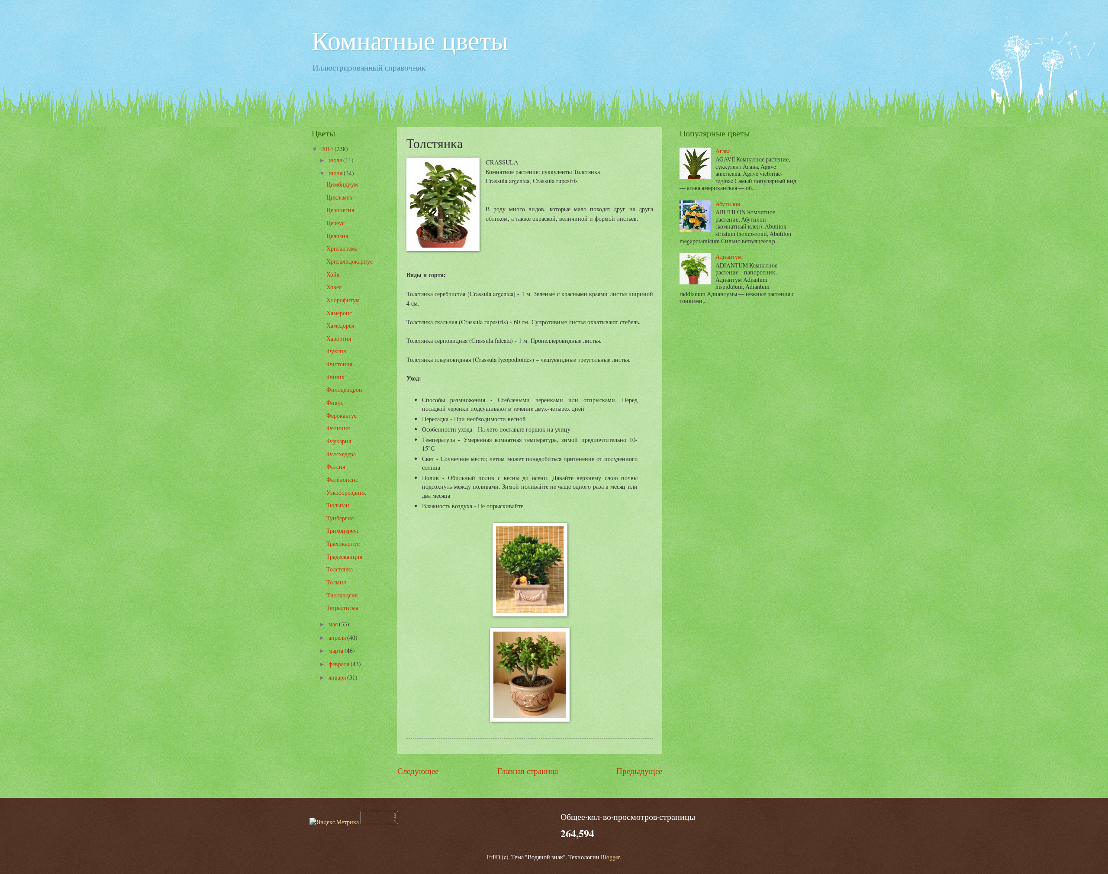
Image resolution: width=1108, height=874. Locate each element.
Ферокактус (341, 415)
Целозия (337, 236)
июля (336, 160)
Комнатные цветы (410, 40)
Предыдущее (639, 770)
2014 (328, 149)
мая (334, 624)
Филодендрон (344, 389)
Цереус (335, 223)
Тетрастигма (342, 607)
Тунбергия (340, 518)
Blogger (610, 857)
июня (336, 173)
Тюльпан (337, 505)
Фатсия (335, 466)
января (338, 677)
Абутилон (728, 204)
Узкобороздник (346, 492)
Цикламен (339, 197)
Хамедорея (340, 325)
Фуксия (336, 351)
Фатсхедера (341, 454)
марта (337, 650)
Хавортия (338, 338)
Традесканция (344, 556)
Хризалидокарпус (349, 261)
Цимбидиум (342, 184)
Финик (335, 377)
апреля (338, 637)
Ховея (333, 287)
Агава (723, 151)
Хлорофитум (343, 300)
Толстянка (339, 569)
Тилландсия (342, 595)
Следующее (417, 770)
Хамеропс (339, 313)
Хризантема (342, 248)
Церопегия (340, 210)
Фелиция (338, 428)
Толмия (336, 582)
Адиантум (728, 256)
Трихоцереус (342, 530)
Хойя (332, 274)
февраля (340, 664)
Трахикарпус (343, 543)
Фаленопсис (342, 479)
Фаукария (338, 441)
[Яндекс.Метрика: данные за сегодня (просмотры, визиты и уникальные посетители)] (334, 822)
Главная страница (527, 770)
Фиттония (339, 364)
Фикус (334, 402)
